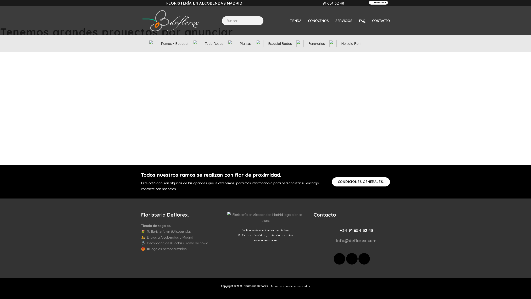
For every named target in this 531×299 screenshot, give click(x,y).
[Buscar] (256, 21)
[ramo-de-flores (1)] (196, 43)
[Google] (364, 259)
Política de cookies (265, 240)
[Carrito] (387, 43)
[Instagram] (352, 259)
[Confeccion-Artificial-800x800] (152, 43)
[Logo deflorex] (170, 21)
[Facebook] (339, 259)
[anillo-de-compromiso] (259, 43)
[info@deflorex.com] (331, 240)
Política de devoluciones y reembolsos (265, 230)
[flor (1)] (300, 43)
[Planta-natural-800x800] (231, 43)
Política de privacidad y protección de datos (265, 235)
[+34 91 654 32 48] (334, 230)
